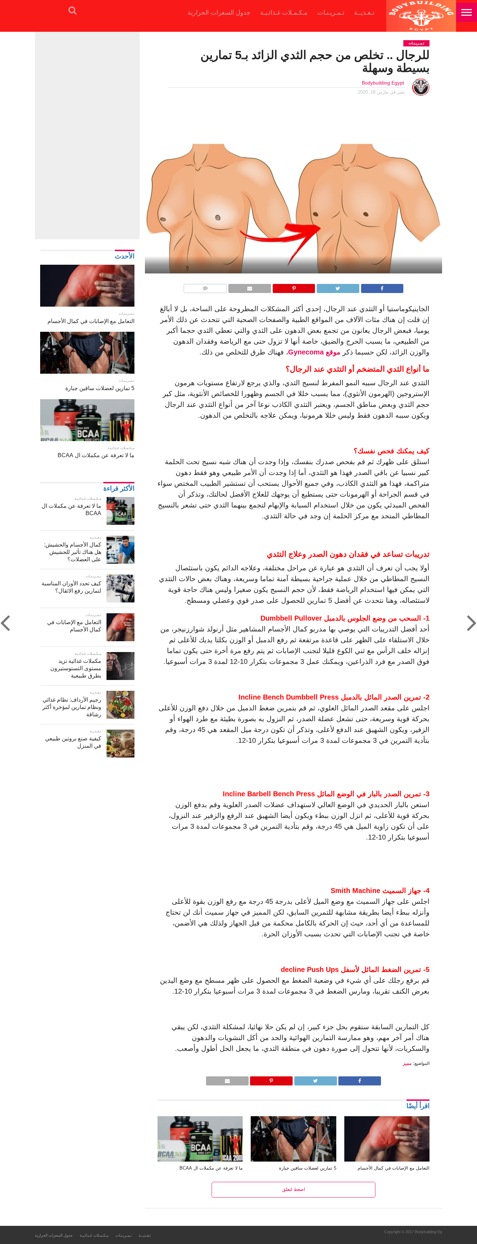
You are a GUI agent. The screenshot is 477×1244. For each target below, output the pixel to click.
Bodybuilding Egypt (383, 83)
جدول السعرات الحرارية (219, 12)
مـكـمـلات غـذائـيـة (284, 12)
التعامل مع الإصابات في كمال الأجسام (394, 1168)
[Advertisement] (87, 134)
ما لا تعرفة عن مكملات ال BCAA (211, 1168)
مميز (407, 1063)
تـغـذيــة (364, 12)
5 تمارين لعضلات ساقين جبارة (307, 1168)
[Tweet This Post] (338, 287)
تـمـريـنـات (330, 12)
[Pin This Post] (294, 287)
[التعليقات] (205, 287)
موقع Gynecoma (314, 352)
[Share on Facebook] (382, 287)
